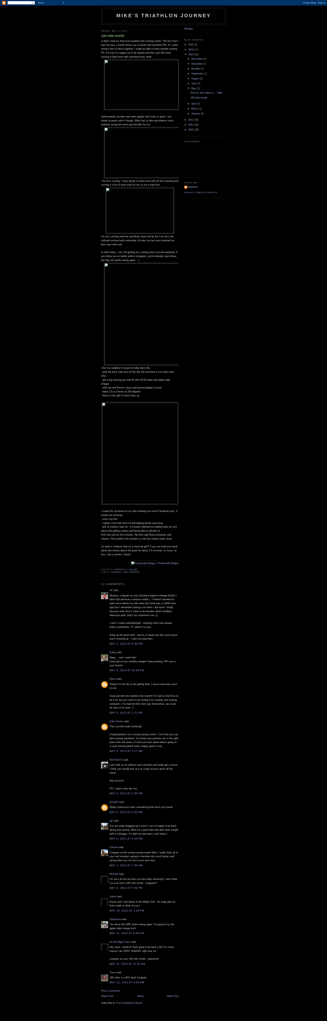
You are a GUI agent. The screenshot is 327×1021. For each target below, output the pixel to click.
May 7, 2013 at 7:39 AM (126, 865)
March (195, 108)
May (194, 88)
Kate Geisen (116, 721)
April (194, 103)
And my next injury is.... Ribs (206, 92)
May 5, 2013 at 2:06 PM (126, 793)
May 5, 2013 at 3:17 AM (126, 751)
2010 (191, 129)
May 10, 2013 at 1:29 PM (127, 910)
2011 (191, 124)
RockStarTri (116, 759)
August (195, 78)
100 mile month (198, 97)
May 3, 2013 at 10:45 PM (127, 670)
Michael (114, 874)
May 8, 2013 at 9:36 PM (126, 888)
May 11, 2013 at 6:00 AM (127, 933)
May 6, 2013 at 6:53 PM (126, 838)
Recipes (188, 28)
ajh (111, 820)
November (197, 63)
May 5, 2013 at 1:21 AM (126, 712)
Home (140, 996)
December (197, 58)
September (197, 73)
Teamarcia (115, 919)
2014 (191, 49)
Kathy (113, 652)
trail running (131, 572)
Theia (113, 972)
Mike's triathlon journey (163, 15)
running (116, 572)
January (196, 113)
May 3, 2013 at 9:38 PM (126, 643)
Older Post (173, 996)
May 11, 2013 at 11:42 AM (127, 963)
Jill (111, 590)
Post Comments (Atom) (129, 1002)
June (194, 83)
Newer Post (107, 996)
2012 (191, 119)
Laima (113, 896)
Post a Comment (110, 990)
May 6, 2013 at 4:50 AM (126, 812)
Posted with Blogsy (168, 563)
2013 (191, 54)
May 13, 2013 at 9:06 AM (127, 982)
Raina (113, 678)
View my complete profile (200, 192)
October (196, 68)
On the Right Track (120, 942)
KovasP (114, 802)
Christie (114, 847)
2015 (191, 44)
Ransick (193, 187)
